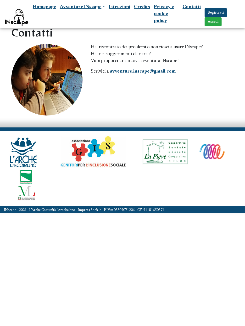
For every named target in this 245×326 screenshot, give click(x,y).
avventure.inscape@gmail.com (143, 71)
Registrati (216, 13)
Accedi (213, 22)
